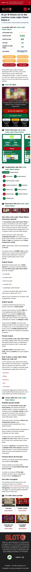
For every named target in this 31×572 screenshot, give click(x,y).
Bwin (4, 383)
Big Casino (6, 379)
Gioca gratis (22, 65)
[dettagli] (12, 136)
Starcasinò (6, 372)
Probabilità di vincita (8, 568)
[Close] (29, 3)
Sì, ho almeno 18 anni (16, 115)
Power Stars (22, 508)
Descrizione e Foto (22, 57)
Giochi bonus (9, 61)
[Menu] (29, 9)
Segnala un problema (9, 65)
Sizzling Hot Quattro (8, 525)
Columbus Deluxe (22, 525)
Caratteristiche (9, 57)
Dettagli (7, 125)
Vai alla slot (8, 501)
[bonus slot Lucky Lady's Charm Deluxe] (15, 210)
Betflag (5, 376)
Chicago (8, 508)
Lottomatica (6, 386)
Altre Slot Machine (22, 61)
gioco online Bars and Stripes (18, 486)
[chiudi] (25, 9)
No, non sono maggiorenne (15, 111)
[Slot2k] (7, 9)
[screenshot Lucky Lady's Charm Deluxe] (6, 210)
